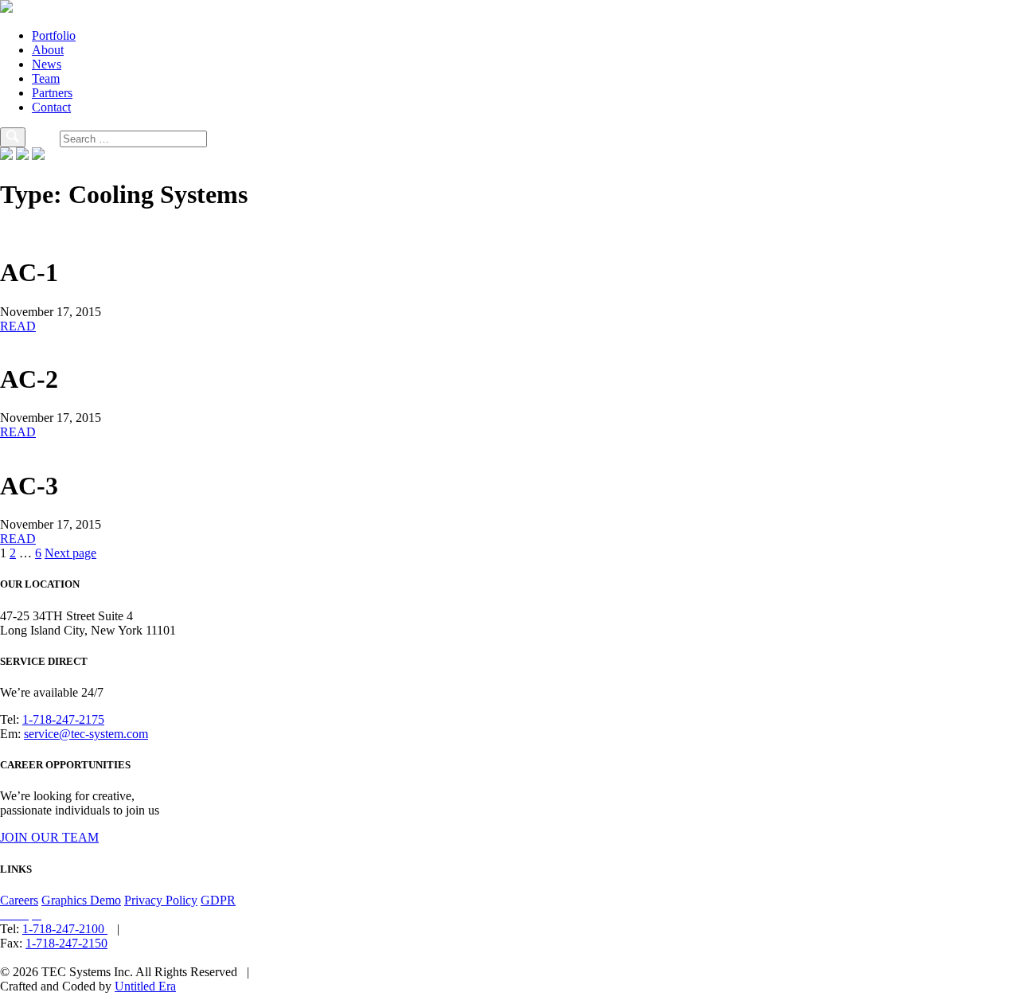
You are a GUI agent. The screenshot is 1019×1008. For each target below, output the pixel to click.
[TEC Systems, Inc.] (6, 8)
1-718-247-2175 (63, 719)
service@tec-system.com (86, 733)
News (46, 64)
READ (18, 326)
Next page (70, 553)
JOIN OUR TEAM (49, 837)
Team (46, 78)
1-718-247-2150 (66, 943)
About (48, 50)
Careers (19, 900)
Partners (52, 93)
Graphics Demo (81, 900)
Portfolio (54, 35)
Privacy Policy (160, 900)
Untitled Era (145, 986)
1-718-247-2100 (64, 929)
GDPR (218, 900)
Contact (51, 107)
